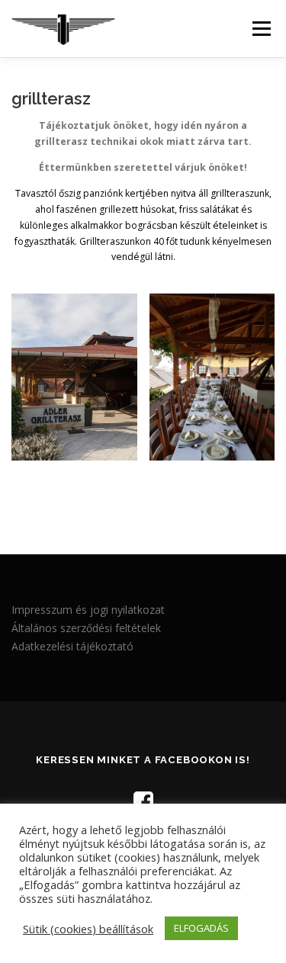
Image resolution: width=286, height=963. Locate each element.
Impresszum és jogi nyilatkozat (88, 609)
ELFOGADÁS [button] (201, 928)
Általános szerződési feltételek (86, 628)
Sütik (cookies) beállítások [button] (88, 929)
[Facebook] (143, 801)
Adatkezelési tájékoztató (72, 646)
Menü (260, 28)
